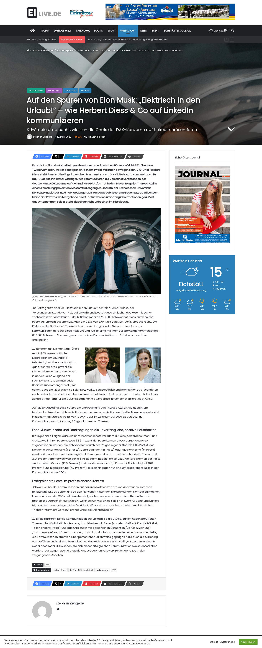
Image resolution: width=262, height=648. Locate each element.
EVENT (155, 30)
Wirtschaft (48, 50)
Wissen (85, 90)
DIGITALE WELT (62, 30)
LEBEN (143, 30)
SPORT (112, 30)
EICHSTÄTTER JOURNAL (177, 30)
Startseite (34, 50)
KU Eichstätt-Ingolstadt (81, 570)
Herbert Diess (59, 570)
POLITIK (98, 30)
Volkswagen (103, 570)
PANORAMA (83, 30)
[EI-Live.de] (60, 12)
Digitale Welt (36, 90)
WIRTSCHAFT (128, 30)
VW (114, 570)
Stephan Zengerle (42, 136)
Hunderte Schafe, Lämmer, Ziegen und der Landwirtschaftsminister (125, 39)
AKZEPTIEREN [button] (248, 642)
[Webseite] (58, 609)
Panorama (54, 90)
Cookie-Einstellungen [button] (222, 642)
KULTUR (45, 30)
